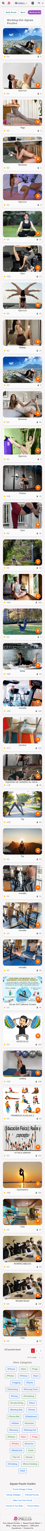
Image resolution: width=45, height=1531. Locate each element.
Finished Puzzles (32, 1495)
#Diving (14, 1396)
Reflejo (22, 347)
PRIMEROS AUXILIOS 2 (22, 1115)
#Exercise (29, 1444)
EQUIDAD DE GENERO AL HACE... (22, 782)
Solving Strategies (13, 1495)
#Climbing (12, 1464)
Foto (22, 1227)
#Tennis (31, 1410)
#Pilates (10, 1376)
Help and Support (20, 1526)
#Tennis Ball (14, 1416)
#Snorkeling (29, 1396)
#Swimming (12, 1389)
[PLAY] (38, 50)
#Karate (29, 1457)
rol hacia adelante (22, 1152)
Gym (22, 273)
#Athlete (15, 1423)
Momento (22, 165)
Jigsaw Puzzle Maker (31, 1523)
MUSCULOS (22, 1041)
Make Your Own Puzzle (22, 1500)
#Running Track (31, 1389)
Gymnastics (22, 1190)
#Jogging (16, 1383)
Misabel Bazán (22, 1301)
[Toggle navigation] (3, 3)
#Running (13, 1430)
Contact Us (28, 1528)
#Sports (29, 1383)
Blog (8, 1526)
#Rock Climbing (30, 1464)
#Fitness (11, 1369)
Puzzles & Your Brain (14, 1506)
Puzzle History (33, 1506)
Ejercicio (22, 90)
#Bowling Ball (16, 1410)
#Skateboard (31, 1416)
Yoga (22, 127)
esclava (22, 745)
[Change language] (40, 3)
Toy (22, 819)
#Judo (31, 1450)
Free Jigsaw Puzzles (11, 1523)
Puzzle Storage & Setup (22, 1489)
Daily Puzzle (11, 12)
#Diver (32, 1403)
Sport (23, 12)
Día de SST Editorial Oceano (22, 1004)
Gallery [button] (21, 3)
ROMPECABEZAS (22, 1264)
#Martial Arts (16, 1450)
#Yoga (35, 1369)
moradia (22, 708)
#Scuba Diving (16, 1403)
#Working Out (30, 1430)
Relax (22, 671)
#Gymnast (29, 1423)
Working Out (34, 12)
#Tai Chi (16, 1457)
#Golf (22, 1471)
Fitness (22, 493)
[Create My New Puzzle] (32, 3)
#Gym (23, 1369)
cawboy (22, 1078)
